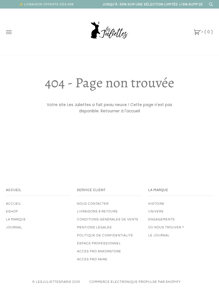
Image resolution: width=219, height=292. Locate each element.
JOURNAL (14, 227)
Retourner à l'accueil (120, 111)
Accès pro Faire (92, 259)
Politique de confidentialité (105, 235)
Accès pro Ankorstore (99, 251)
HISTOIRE (156, 203)
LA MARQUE (16, 219)
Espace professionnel (99, 243)
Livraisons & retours (97, 211)
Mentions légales (94, 227)
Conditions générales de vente (108, 219)
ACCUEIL (13, 203)
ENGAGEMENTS (161, 219)
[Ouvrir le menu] (14, 32)
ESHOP (12, 211)
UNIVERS (156, 211)
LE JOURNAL (159, 235)
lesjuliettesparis (53, 281)
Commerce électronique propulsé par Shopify (135, 281)
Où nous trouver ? (166, 227)
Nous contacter (93, 203)
